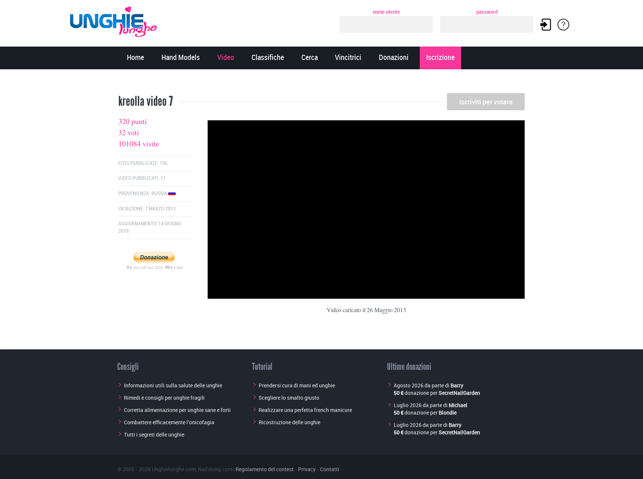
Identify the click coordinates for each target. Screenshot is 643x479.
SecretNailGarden (459, 392)
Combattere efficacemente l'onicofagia (169, 422)
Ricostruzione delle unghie (289, 422)
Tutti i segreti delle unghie (154, 434)
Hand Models (180, 58)
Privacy (307, 469)
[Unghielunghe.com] (113, 19)
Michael (458, 405)
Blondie (448, 412)
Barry (457, 385)
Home (135, 58)
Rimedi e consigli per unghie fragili (164, 397)
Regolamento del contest (265, 469)
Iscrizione (440, 58)
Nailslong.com (215, 469)
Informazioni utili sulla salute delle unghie (173, 385)
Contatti (329, 469)
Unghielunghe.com (174, 469)
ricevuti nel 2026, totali (155, 267)
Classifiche (268, 58)
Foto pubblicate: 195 (142, 163)
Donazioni (394, 58)
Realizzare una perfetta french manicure (305, 409)
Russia (159, 193)
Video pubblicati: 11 (142, 178)
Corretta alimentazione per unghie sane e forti (177, 409)
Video (225, 58)
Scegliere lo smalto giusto (289, 397)
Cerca (309, 58)
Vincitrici (348, 58)
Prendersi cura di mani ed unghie (297, 385)
